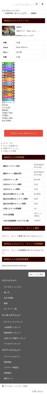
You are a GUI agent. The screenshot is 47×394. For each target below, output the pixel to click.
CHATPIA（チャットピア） (16, 13)
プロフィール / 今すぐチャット (23, 133)
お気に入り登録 (9, 151)
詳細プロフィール (10, 148)
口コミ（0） (8, 143)
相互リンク (8, 378)
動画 (6, 303)
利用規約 (7, 373)
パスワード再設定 (11, 367)
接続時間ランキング (12, 333)
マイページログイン (12, 356)
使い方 (6, 292)
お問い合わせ (37, 391)
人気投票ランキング (12, 327)
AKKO (19, 27)
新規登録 (7, 362)
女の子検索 (8, 298)
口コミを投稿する (10, 146)
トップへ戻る (37, 274)
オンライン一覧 (10, 309)
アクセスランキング (12, 343)
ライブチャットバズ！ (11, 10)
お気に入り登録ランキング (15, 338)
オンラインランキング (13, 322)
